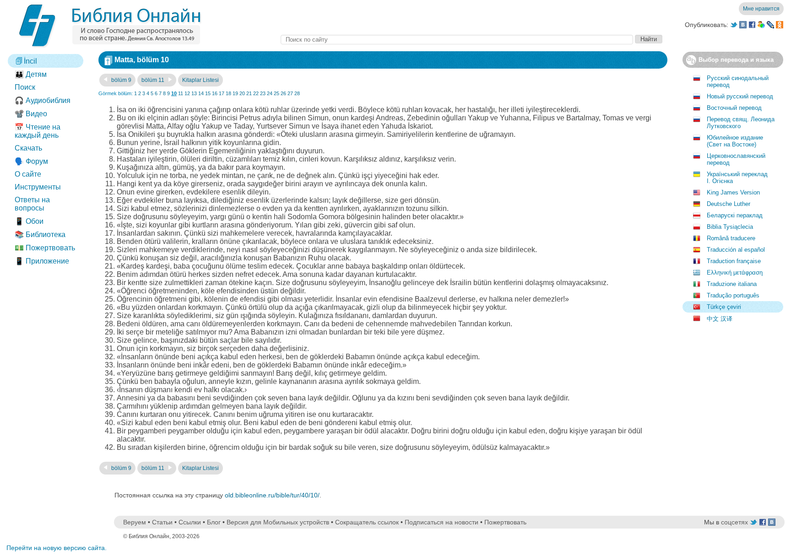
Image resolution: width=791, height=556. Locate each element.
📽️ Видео (31, 114)
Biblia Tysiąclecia (730, 226)
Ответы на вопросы (32, 204)
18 (228, 93)
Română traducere (731, 238)
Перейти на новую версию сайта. (56, 547)
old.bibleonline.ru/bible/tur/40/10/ (272, 495)
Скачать (28, 148)
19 (235, 93)
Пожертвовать (505, 522)
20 (242, 93)
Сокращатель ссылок (367, 522)
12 (187, 93)
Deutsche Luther (728, 203)
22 (256, 93)
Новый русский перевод (740, 96)
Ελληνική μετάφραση (735, 272)
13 (194, 93)
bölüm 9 (120, 80)
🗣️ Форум (31, 161)
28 (297, 93)
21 (249, 93)
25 (276, 93)
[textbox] (457, 39)
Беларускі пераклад (735, 215)
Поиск (25, 87)
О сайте (28, 174)
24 (269, 93)
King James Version (733, 192)
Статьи (162, 522)
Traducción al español (736, 249)
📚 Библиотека (40, 234)
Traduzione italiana (732, 284)
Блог (214, 522)
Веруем (134, 522)
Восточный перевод (734, 107)
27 (290, 93)
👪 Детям (31, 74)
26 (283, 93)
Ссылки (190, 522)
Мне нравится (761, 8)
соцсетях (734, 522)
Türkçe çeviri (724, 306)
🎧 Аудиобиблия (42, 100)
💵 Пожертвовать (45, 248)
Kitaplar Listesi (200, 80)
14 (201, 93)
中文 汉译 (719, 318)
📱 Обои (29, 221)
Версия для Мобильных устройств (278, 522)
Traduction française (734, 261)
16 (214, 93)
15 (208, 93)
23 (262, 93)
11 (180, 93)
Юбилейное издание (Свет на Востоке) (735, 141)
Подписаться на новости (441, 522)
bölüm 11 (153, 80)
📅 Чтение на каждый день (37, 131)
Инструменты (38, 187)
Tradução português (733, 295)
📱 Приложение (42, 261)
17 (221, 93)
